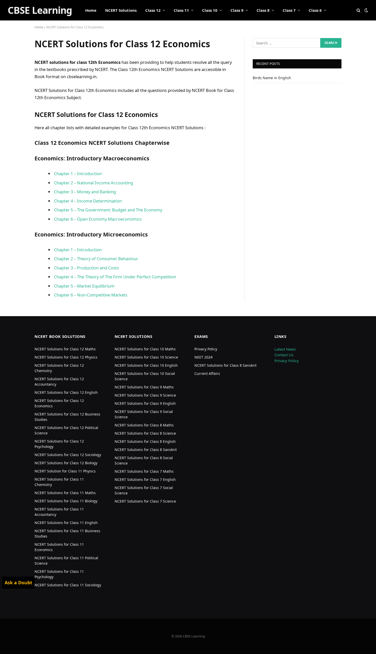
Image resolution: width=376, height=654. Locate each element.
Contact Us (283, 354)
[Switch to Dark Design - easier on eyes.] (365, 10)
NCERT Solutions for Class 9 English (145, 403)
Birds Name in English (272, 77)
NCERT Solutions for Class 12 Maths (65, 349)
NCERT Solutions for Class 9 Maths (144, 387)
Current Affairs (207, 373)
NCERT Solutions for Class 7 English (145, 479)
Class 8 (263, 10)
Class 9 (237, 10)
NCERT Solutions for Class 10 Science (146, 357)
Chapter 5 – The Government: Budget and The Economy (108, 210)
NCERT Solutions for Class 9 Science (145, 395)
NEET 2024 (203, 357)
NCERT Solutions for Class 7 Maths (144, 471)
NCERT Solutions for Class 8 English (145, 441)
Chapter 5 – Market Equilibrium (84, 286)
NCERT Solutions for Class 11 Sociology (68, 584)
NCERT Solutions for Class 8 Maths (144, 425)
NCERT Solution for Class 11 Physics (65, 471)
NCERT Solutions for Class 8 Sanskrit (146, 449)
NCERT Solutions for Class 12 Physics (66, 357)
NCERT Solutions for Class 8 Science (145, 433)
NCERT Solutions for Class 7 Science (145, 501)
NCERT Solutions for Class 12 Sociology (68, 454)
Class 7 (289, 10)
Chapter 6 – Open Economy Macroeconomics (98, 219)
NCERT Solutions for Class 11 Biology (66, 500)
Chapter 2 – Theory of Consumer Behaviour (96, 258)
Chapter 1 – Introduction (78, 173)
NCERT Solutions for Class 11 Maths (65, 492)
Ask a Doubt (18, 582)
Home (90, 10)
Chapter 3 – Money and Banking (85, 192)
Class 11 (181, 10)
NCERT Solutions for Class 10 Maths (145, 349)
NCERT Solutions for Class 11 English (66, 522)
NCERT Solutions (121, 10)
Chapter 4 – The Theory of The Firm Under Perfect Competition (115, 277)
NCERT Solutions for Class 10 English (146, 365)
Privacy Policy (205, 349)
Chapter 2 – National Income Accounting (93, 183)
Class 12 (153, 10)
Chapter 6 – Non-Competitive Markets (90, 295)
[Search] (358, 10)
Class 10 (209, 10)
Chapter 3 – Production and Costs (86, 268)
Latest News (285, 349)
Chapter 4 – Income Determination (88, 201)
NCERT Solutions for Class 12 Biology (66, 462)
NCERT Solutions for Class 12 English (66, 392)
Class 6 (315, 10)
